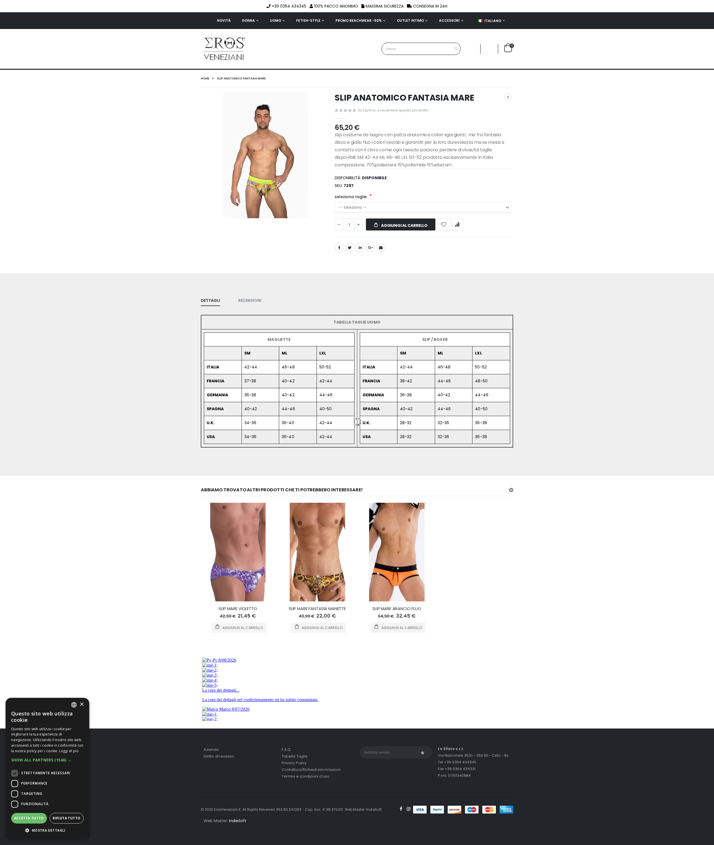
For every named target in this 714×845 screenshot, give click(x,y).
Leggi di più (68, 751)
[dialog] (47, 768)
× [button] (81, 704)
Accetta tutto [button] (29, 818)
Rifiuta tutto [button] (66, 818)
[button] (47, 760)
